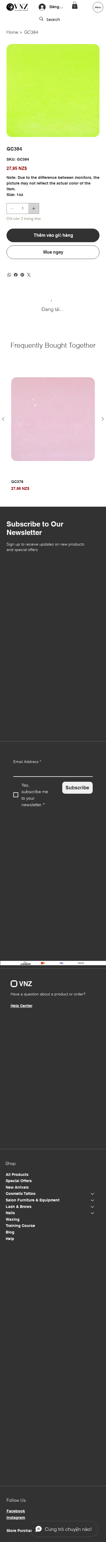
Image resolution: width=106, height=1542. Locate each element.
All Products (17, 1174)
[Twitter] (29, 275)
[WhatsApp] (9, 275)
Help (10, 1238)
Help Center (21, 1006)
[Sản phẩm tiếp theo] (102, 419)
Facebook (16, 1511)
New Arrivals (17, 1187)
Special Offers (19, 1181)
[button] (75, 5)
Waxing (13, 1219)
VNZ (25, 983)
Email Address (27, 761)
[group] (53, 430)
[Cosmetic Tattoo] (92, 1194)
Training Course (20, 1225)
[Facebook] (15, 275)
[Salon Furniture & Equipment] (92, 1200)
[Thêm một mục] (33, 208)
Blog (10, 1232)
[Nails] (92, 1213)
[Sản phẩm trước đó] (3, 419)
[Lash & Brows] (92, 1207)
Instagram (16, 1517)
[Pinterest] (22, 275)
